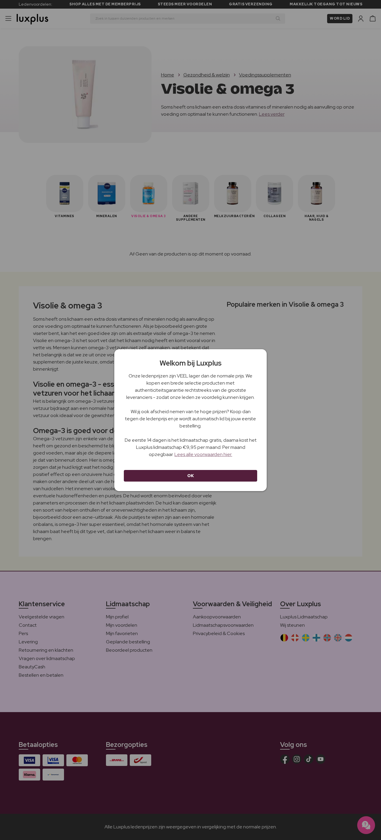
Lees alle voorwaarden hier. (203, 454)
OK (190, 475)
